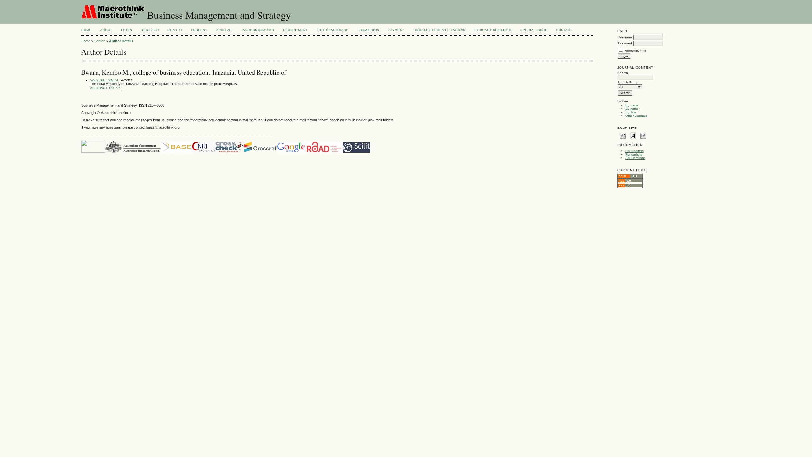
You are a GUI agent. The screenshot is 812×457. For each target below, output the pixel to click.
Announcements (258, 30)
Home (86, 30)
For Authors (633, 154)
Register (150, 30)
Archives (225, 30)
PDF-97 (114, 87)
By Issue (631, 105)
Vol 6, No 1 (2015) (104, 80)
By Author (632, 108)
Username (625, 37)
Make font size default (633, 135)
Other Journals (636, 115)
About (106, 30)
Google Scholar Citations (439, 30)
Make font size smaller (623, 135)
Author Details (121, 41)
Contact (564, 30)
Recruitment (295, 30)
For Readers (634, 151)
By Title (630, 112)
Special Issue (533, 30)
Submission (368, 30)
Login (126, 30)
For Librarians (635, 158)
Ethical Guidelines (492, 30)
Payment (396, 30)
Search (174, 30)
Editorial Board (333, 30)
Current (199, 30)
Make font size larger (643, 135)
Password (625, 43)
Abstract (98, 87)
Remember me (635, 50)
